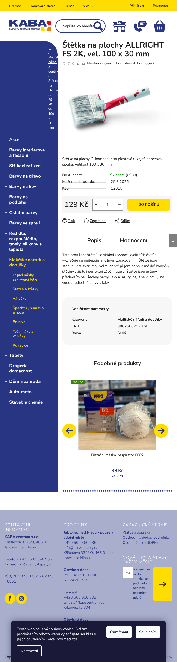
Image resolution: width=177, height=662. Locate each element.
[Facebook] (10, 598)
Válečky (19, 298)
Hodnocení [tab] (133, 240)
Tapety (16, 355)
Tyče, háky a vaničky (23, 334)
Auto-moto (20, 392)
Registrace (160, 5)
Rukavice (20, 345)
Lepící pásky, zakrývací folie (25, 277)
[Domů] (50, 48)
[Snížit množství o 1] (96, 204)
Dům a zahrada (25, 381)
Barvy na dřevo (25, 176)
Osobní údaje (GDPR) (140, 542)
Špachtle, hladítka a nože (28, 310)
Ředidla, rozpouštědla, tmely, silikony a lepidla (25, 241)
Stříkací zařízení (25, 166)
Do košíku (148, 204)
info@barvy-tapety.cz (35, 564)
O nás (69, 6)
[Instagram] (21, 598)
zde (75, 639)
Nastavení (29, 650)
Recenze (15, 6)
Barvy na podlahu (18, 199)
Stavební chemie (26, 402)
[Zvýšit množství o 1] (119, 204)
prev (71, 433)
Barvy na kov (22, 187)
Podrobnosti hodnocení (135, 63)
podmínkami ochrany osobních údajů (142, 590)
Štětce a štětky (25, 289)
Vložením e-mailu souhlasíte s (142, 583)
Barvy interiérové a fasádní (27, 152)
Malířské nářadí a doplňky (27, 262)
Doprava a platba (43, 6)
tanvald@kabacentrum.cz (84, 602)
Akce (14, 140)
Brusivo (19, 321)
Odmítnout (119, 632)
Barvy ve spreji (24, 223)
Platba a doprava (136, 532)
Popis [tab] (94, 240)
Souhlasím (148, 632)
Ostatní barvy (23, 213)
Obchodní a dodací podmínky (146, 537)
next (163, 433)
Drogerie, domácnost (20, 368)
